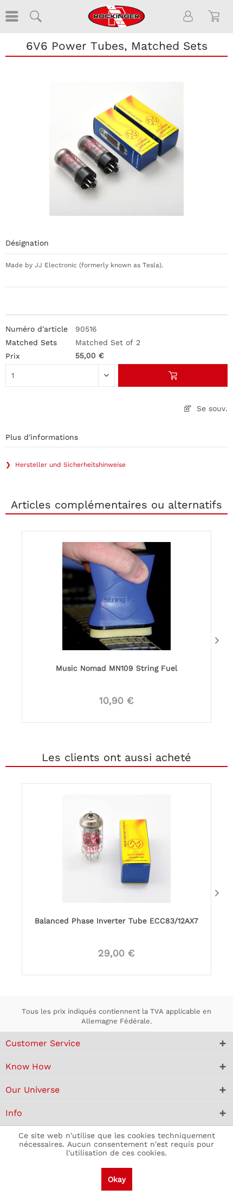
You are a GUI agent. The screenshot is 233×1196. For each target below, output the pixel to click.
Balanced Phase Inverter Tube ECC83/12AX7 (116, 920)
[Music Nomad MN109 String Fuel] (116, 595)
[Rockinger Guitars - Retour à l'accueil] (116, 16)
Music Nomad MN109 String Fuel (116, 668)
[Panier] (215, 16)
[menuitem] (11, 16)
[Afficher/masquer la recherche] (35, 16)
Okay (117, 1179)
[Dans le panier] (173, 375)
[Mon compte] (188, 16)
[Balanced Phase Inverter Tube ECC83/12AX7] (116, 847)
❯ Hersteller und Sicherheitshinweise (65, 464)
